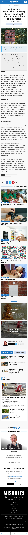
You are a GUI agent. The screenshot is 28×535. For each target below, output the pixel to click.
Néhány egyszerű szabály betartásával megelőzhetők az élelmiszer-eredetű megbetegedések (17, 372)
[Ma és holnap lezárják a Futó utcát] (14, 389)
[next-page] (4, 377)
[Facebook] (7, 182)
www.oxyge (11, 464)
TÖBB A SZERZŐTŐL (20, 352)
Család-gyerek (18, 24)
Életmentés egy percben (8, 279)
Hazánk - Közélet (5, 202)
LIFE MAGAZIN (16, 5)
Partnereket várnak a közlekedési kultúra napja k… (12, 261)
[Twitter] (10, 182)
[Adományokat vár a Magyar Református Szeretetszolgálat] (14, 196)
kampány (14, 175)
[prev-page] (2, 377)
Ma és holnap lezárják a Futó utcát (13, 397)
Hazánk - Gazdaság (6, 221)
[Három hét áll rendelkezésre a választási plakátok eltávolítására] (14, 288)
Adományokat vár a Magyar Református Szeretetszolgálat (17, 357)
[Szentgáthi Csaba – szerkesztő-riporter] (14, 442)
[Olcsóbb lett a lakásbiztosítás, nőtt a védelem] (14, 215)
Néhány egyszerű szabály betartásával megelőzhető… (12, 242)
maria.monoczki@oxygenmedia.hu (16, 481)
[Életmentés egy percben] (14, 271)
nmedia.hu (16, 464)
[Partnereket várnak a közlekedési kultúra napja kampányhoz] (14, 252)
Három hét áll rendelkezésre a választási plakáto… (12, 297)
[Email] (16, 344)
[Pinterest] (13, 182)
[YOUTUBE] (16, 484)
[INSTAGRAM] (20, 484)
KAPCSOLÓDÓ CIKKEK (7, 352)
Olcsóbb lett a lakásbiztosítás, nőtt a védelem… (11, 223)
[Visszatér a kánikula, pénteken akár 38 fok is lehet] (5, 417)
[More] (16, 182)
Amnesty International (6, 177)
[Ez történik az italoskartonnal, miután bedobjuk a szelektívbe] (5, 411)
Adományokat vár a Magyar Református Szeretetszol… (12, 205)
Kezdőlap (11, 5)
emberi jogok (8, 175)
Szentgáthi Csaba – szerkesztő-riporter (11, 448)
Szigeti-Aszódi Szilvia (15, 342)
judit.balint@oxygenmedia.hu (15, 476)
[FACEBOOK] (18, 484)
